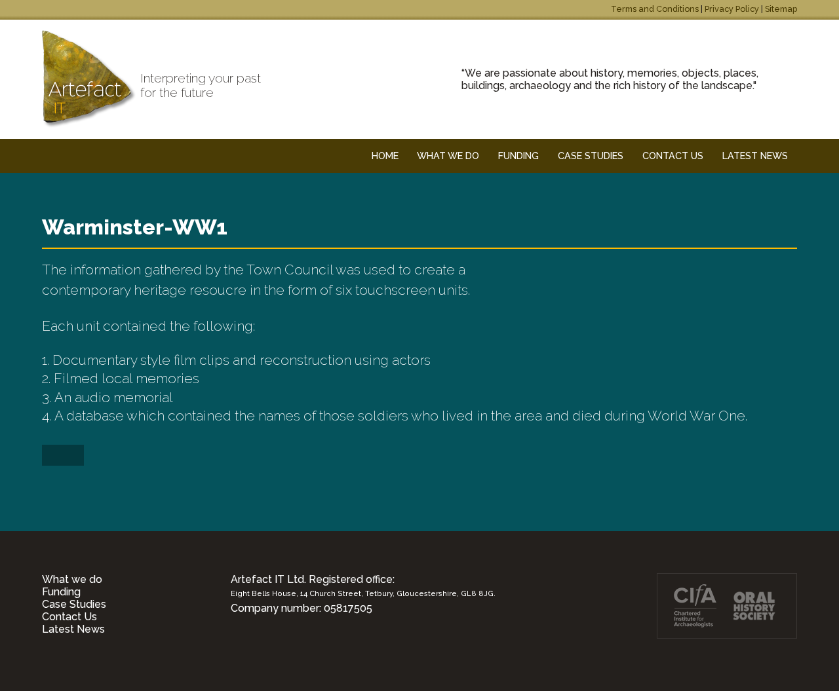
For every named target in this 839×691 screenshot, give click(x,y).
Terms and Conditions (655, 9)
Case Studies (74, 604)
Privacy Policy (732, 9)
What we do (72, 579)
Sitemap (781, 9)
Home (385, 155)
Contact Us (69, 616)
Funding (61, 592)
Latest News (73, 629)
